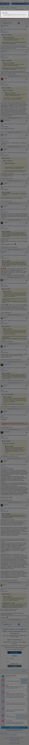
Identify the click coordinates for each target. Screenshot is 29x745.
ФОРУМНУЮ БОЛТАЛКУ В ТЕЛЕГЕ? (19, 14)
